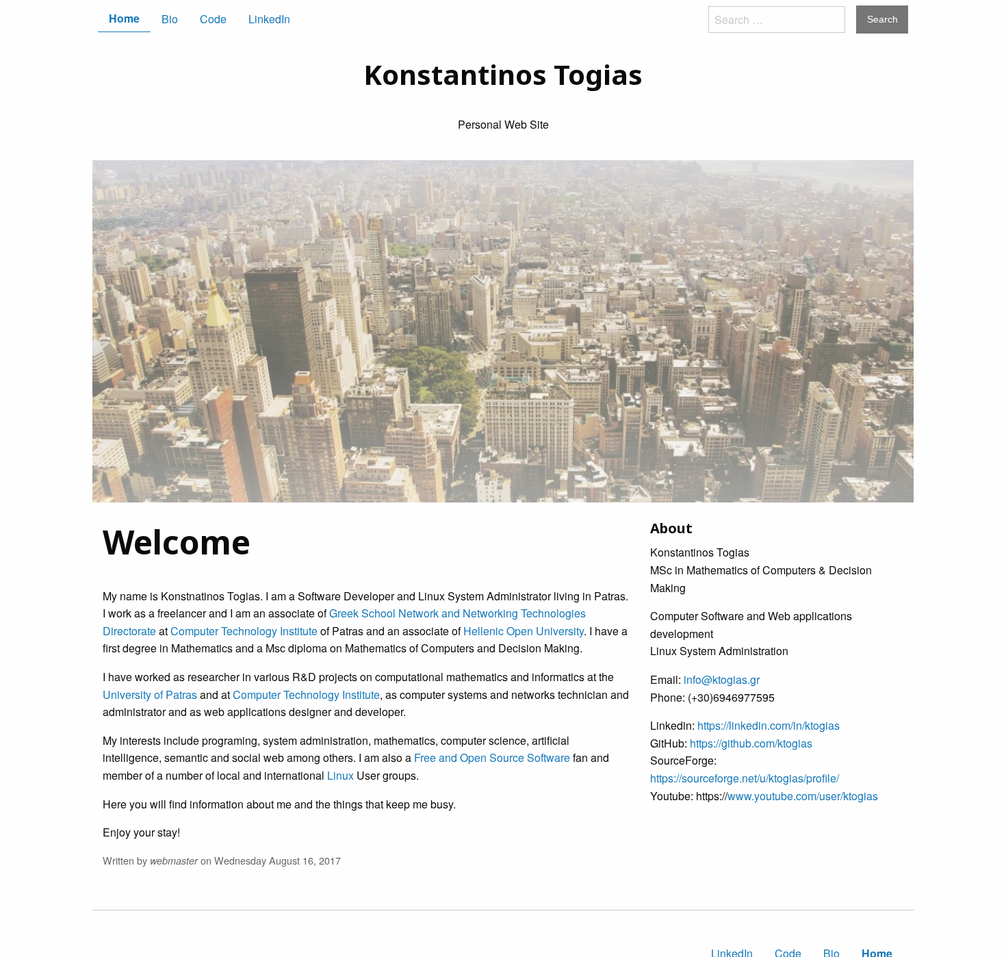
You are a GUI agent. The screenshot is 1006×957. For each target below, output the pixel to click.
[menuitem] (124, 18)
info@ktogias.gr (722, 679)
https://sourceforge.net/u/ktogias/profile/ (744, 778)
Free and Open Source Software (492, 757)
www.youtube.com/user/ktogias (802, 796)
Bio (170, 19)
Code (213, 19)
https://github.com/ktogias (751, 743)
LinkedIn (269, 19)
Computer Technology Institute (244, 631)
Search (882, 19)
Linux (340, 775)
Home (124, 18)
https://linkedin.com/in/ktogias (768, 725)
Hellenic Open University (523, 631)
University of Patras (150, 694)
